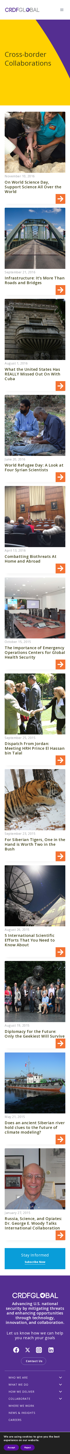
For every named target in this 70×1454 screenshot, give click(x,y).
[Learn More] (35, 158)
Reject (27, 1447)
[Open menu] (61, 10)
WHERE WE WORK (21, 1406)
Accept (11, 1447)
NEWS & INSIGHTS (22, 1413)
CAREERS (15, 1420)
